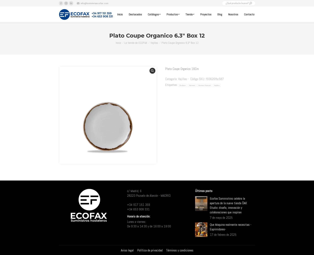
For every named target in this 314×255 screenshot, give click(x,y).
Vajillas (182, 79)
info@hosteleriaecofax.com (94, 3)
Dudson (183, 85)
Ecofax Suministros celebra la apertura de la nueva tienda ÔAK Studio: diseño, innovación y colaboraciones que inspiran (228, 205)
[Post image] (201, 203)
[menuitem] (120, 14)
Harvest (192, 85)
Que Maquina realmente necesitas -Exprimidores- (230, 226)
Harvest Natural (204, 85)
